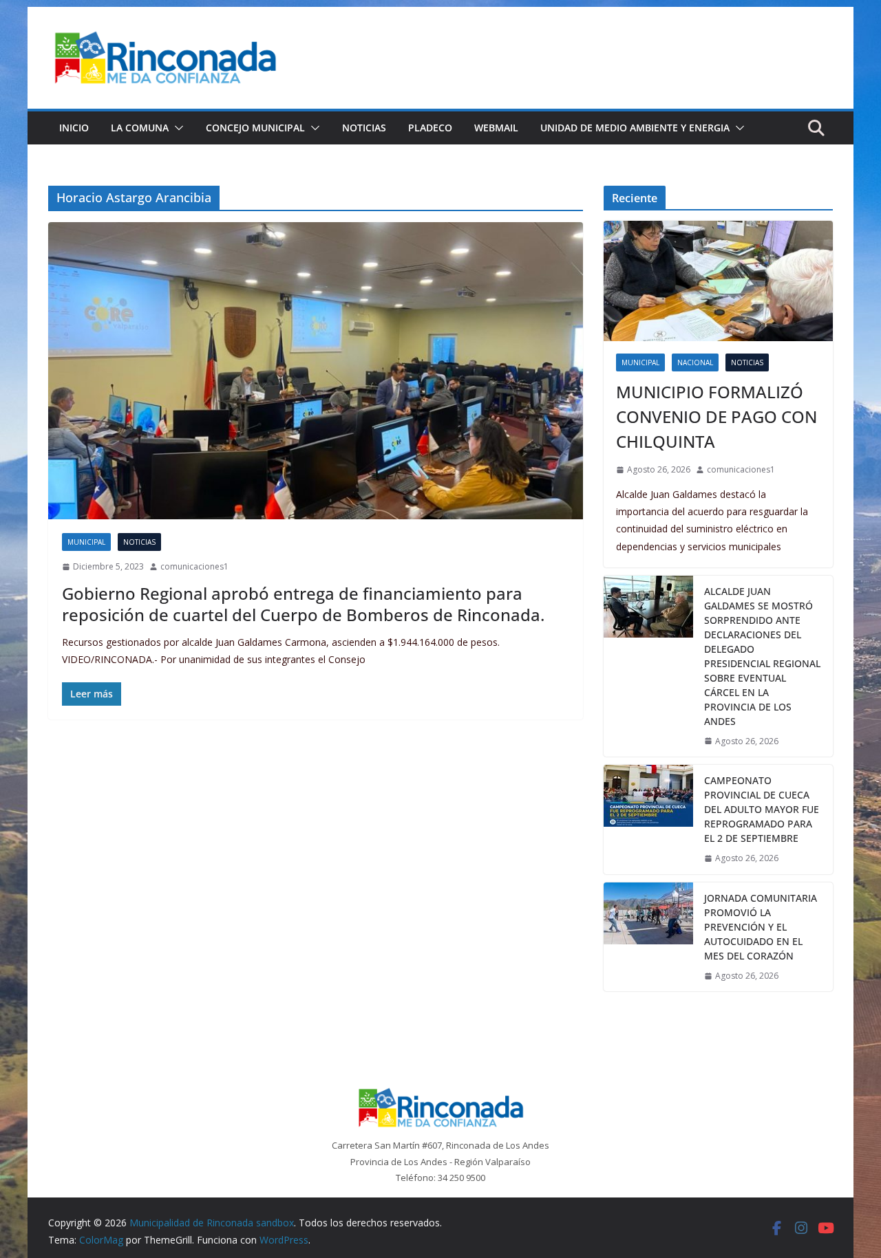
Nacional (695, 362)
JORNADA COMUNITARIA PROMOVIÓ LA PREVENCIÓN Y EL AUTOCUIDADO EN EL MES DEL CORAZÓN (760, 926)
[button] (176, 128)
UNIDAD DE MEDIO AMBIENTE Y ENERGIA (635, 127)
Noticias (364, 127)
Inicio (74, 127)
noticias (139, 542)
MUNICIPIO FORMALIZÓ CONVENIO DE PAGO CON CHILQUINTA (716, 416)
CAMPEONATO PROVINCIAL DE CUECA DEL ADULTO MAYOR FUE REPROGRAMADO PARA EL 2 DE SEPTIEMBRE (761, 809)
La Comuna (140, 127)
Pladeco (430, 127)
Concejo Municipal (255, 127)
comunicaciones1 (194, 566)
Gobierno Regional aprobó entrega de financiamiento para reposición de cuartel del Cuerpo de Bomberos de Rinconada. (303, 604)
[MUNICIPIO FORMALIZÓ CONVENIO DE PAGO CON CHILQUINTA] (718, 281)
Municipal (86, 542)
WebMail (496, 127)
